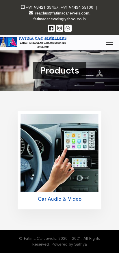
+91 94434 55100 (76, 7)
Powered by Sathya (69, 244)
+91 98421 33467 (42, 7)
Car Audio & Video (59, 199)
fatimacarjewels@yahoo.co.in (59, 18)
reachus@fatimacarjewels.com (62, 13)
